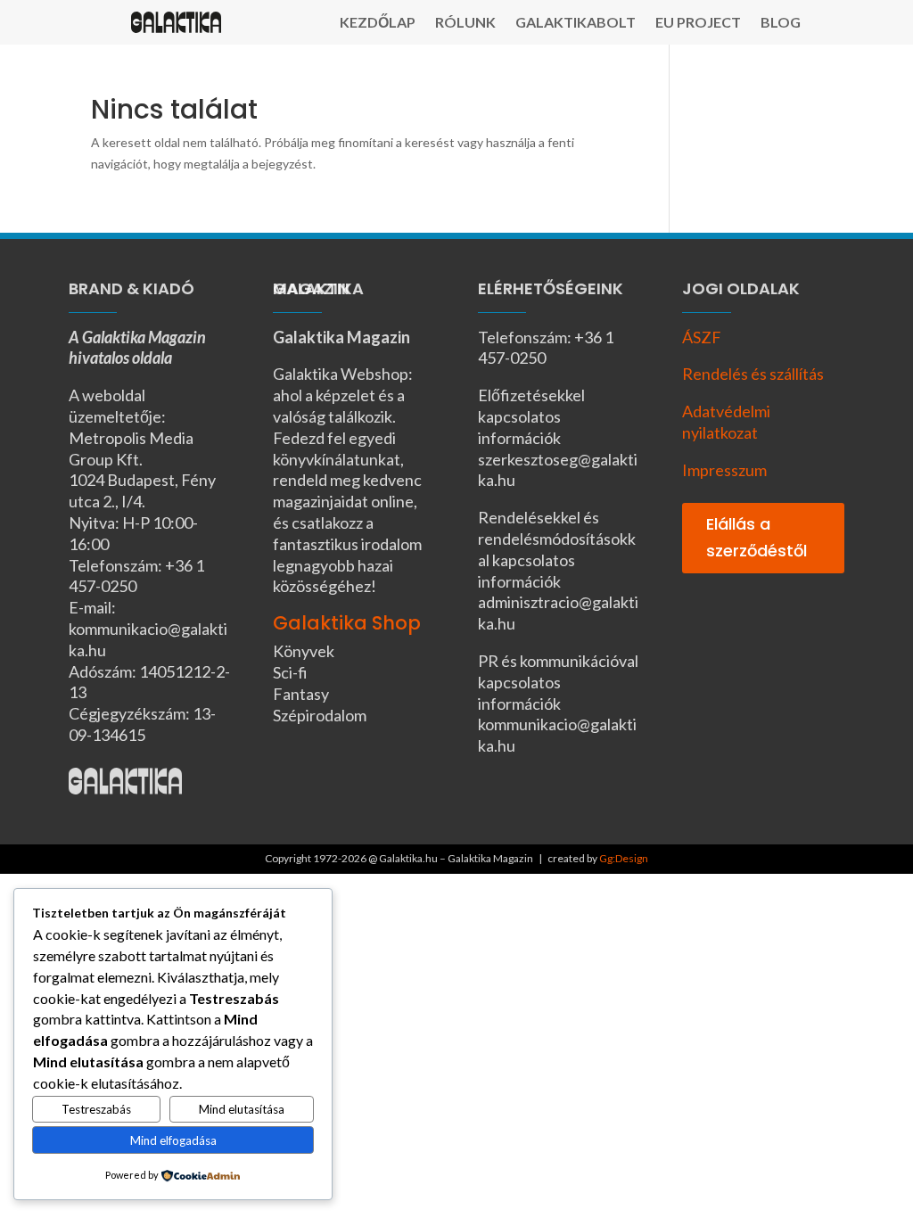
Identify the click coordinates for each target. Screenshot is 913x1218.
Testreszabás (96, 1109)
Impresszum (724, 470)
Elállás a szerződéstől (756, 538)
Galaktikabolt (575, 23)
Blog (781, 23)
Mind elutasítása (241, 1109)
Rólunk (465, 23)
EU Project (698, 23)
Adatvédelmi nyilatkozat (726, 421)
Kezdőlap (377, 23)
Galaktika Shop (347, 623)
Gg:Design (623, 858)
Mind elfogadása (173, 1140)
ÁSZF (701, 337)
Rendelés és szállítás (753, 373)
